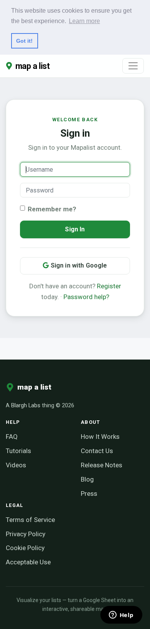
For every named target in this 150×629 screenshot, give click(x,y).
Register (109, 286)
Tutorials (18, 451)
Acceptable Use (28, 562)
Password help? (86, 297)
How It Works (100, 436)
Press (89, 493)
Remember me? (52, 209)
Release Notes (101, 465)
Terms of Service (30, 520)
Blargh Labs (25, 405)
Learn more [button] (84, 21)
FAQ (12, 436)
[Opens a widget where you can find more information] (121, 615)
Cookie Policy (25, 548)
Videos (16, 465)
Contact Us (97, 451)
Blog (87, 479)
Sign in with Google (78, 265)
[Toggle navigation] (133, 66)
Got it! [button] (24, 41)
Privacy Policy (25, 534)
